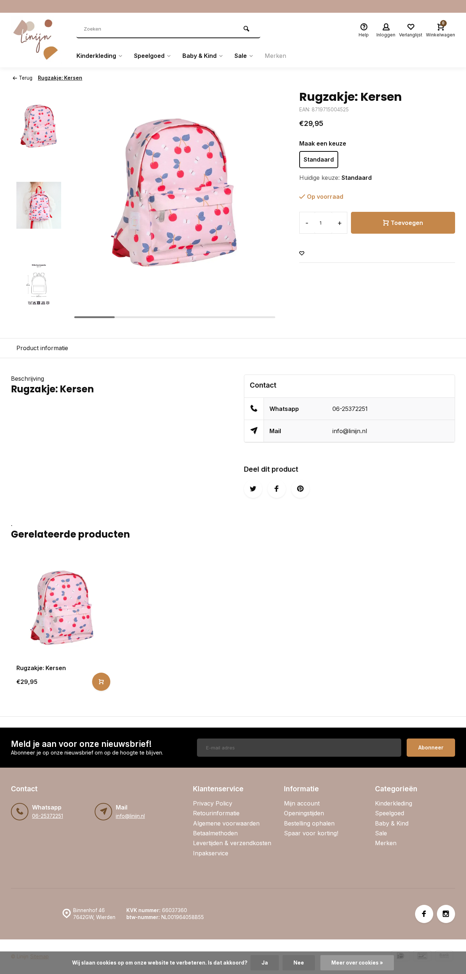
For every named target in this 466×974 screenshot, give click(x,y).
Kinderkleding (96, 55)
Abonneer (430, 747)
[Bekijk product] (101, 682)
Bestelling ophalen (309, 823)
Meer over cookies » (357, 963)
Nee (298, 963)
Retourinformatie (216, 813)
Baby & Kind (199, 55)
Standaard (319, 159)
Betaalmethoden (215, 833)
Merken (275, 55)
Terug (25, 78)
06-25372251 (350, 408)
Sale (240, 55)
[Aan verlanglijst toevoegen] (301, 253)
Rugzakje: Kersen (60, 78)
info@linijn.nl (349, 431)
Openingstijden (304, 813)
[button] (39, 315)
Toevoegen (407, 222)
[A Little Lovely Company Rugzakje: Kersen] (62, 606)
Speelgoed (149, 55)
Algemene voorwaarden (226, 823)
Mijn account (302, 803)
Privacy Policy (212, 803)
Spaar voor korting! (311, 833)
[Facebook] (424, 914)
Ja (264, 963)
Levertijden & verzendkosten (232, 843)
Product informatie (42, 348)
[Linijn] (38, 40)
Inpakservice (210, 853)
